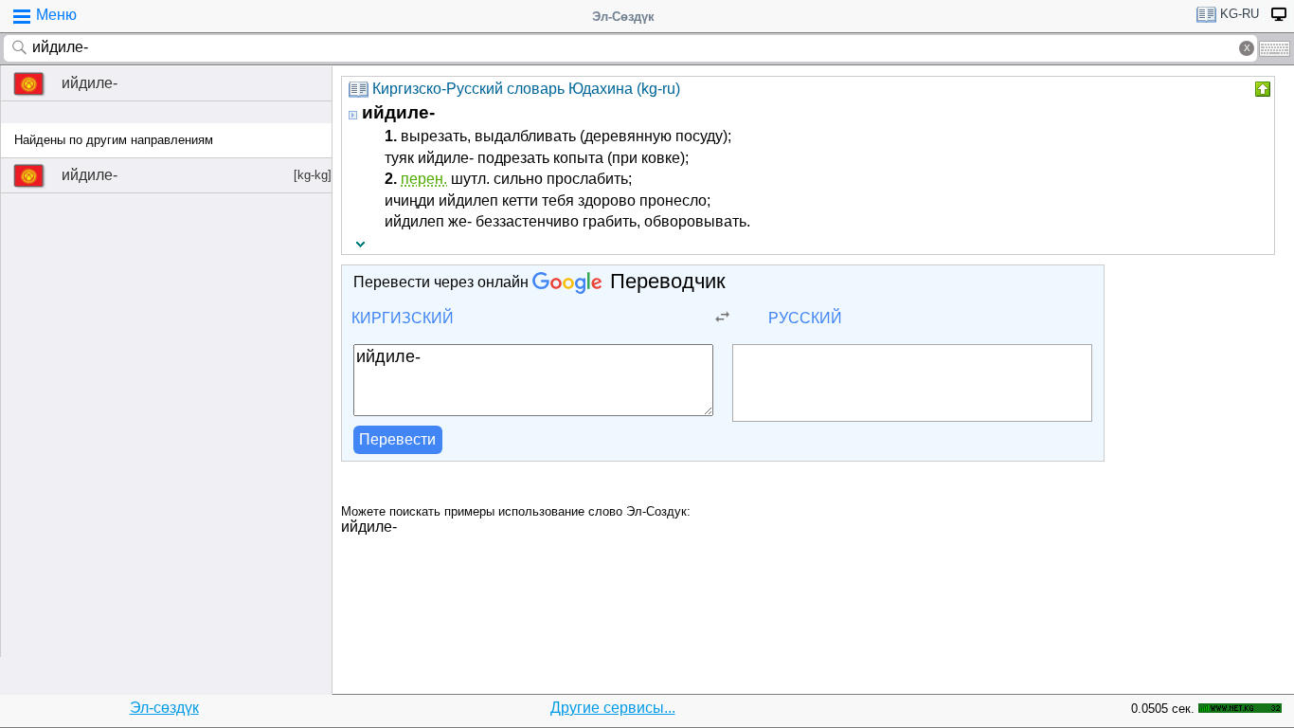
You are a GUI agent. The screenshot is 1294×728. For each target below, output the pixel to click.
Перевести (397, 439)
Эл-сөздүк (164, 708)
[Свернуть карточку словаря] (1260, 89)
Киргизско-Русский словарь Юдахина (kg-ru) (526, 89)
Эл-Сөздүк (623, 16)
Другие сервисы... (612, 708)
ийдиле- (89, 83)
